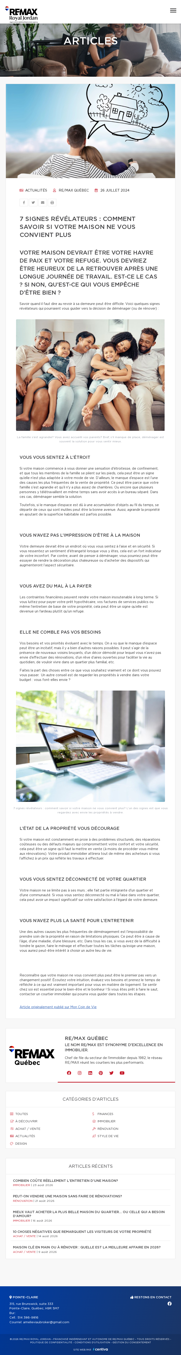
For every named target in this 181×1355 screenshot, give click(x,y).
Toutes (21, 1114)
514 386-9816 (27, 1317)
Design (20, 1143)
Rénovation (107, 1129)
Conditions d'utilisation (92, 1342)
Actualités (35, 190)
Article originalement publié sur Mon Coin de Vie (58, 1007)
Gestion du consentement (131, 1342)
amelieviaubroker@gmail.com (46, 1322)
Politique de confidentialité (51, 1342)
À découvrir (25, 1121)
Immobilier (106, 1121)
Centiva (100, 1349)
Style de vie (108, 1136)
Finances (105, 1114)
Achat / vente (27, 1129)
